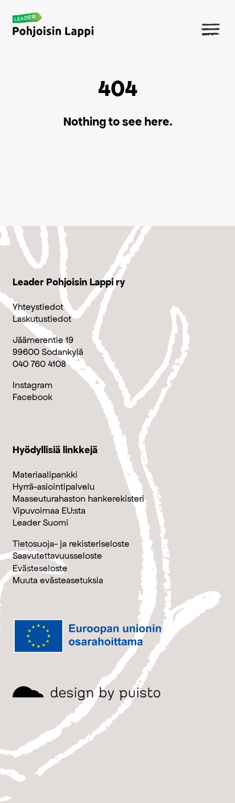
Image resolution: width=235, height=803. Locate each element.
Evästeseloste (40, 568)
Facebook (32, 397)
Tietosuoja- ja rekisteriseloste (71, 543)
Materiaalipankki (45, 474)
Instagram (32, 385)
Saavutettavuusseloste (57, 555)
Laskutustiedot (42, 319)
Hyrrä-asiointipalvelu (54, 486)
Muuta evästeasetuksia (58, 580)
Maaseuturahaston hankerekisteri (78, 498)
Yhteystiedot (38, 307)
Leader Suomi (40, 522)
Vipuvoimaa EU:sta (49, 510)
